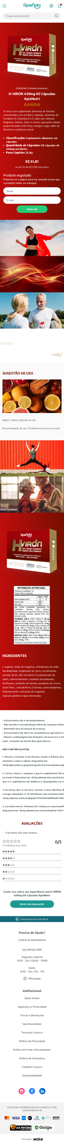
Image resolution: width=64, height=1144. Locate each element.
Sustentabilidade (32, 1075)
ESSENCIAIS (21, 88)
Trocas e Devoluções (32, 1015)
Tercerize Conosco (32, 1032)
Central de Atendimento (32, 939)
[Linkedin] (42, 1091)
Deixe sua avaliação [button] (32, 904)
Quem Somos (32, 998)
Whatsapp (34, 978)
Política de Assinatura (32, 1058)
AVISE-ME (32, 209)
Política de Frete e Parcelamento (32, 1049)
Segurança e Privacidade (32, 1006)
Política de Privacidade (32, 1041)
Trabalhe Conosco (32, 1066)
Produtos (8, 6)
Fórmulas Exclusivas (37, 88)
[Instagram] (22, 1091)
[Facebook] (32, 1091)
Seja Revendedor (32, 1023)
